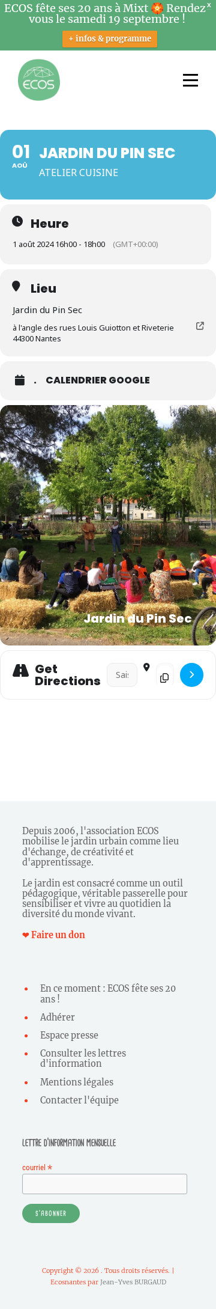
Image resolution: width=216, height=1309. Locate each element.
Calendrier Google (98, 380)
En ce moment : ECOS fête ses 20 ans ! (108, 993)
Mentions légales (76, 1082)
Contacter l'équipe (79, 1100)
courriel (37, 1167)
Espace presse (69, 1035)
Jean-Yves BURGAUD (133, 1282)
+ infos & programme (109, 39)
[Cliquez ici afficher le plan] (191, 675)
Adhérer (57, 1017)
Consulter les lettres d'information (83, 1058)
